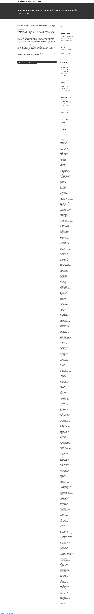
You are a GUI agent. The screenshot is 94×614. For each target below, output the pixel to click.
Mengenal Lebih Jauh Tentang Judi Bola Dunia (26, 63)
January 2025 (63, 93)
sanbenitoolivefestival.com (65, 321)
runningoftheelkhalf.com (64, 489)
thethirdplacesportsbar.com (65, 542)
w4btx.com (62, 266)
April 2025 (63, 86)
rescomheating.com (63, 596)
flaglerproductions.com (64, 344)
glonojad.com (62, 365)
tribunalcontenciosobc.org (65, 338)
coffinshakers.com (63, 376)
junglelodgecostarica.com (64, 397)
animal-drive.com (63, 455)
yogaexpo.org (62, 303)
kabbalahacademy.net (64, 269)
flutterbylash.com (63, 574)
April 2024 (63, 112)
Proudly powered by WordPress (6, 613)
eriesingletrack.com (63, 256)
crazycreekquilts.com (64, 348)
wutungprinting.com (64, 404)
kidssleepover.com (63, 164)
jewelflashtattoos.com (64, 180)
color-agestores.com (64, 309)
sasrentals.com (62, 272)
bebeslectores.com (63, 214)
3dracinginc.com (63, 331)
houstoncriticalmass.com (64, 332)
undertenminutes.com (64, 155)
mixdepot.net (62, 528)
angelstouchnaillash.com (64, 267)
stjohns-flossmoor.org (64, 417)
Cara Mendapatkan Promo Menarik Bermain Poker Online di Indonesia (67, 46)
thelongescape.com (63, 394)
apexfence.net (62, 603)
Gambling (63, 122)
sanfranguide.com (63, 328)
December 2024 (64, 95)
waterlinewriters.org (63, 465)
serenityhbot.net (63, 481)
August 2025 (63, 82)
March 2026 (63, 71)
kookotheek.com (63, 194)
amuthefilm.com (63, 354)
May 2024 (63, 110)
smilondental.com (63, 270)
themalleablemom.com (64, 381)
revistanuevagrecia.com (64, 366)
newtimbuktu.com (63, 159)
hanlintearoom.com (63, 575)
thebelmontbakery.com (64, 167)
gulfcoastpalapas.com (64, 463)
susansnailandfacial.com (64, 483)
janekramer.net (62, 387)
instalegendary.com (63, 174)
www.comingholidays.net (64, 327)
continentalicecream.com (64, 347)
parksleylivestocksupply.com (65, 306)
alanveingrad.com (63, 402)
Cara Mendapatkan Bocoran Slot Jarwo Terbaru (67, 50)
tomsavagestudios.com (64, 287)
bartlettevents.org (63, 205)
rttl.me (61, 594)
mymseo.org (62, 589)
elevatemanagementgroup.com (66, 578)
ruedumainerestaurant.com (65, 363)
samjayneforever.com (64, 563)
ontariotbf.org (62, 172)
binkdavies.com (63, 349)
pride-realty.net (63, 571)
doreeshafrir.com (63, 370)
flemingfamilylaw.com (64, 582)
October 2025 (64, 80)
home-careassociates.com (65, 304)
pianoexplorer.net (63, 537)
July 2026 (63, 67)
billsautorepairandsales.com (65, 558)
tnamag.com (62, 456)
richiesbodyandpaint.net (64, 145)
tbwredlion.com (63, 557)
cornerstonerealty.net (64, 532)
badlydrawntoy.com (63, 476)
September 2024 (64, 101)
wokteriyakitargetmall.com (65, 278)
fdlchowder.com (63, 508)
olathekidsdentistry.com (64, 261)
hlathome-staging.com (64, 277)
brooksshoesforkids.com (64, 458)
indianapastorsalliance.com (65, 442)
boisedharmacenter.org (64, 308)
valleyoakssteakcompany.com (65, 443)
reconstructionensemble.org (65, 421)
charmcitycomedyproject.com (65, 371)
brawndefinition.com (64, 345)
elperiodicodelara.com (64, 144)
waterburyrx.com (63, 438)
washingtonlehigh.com (64, 521)
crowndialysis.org (63, 282)
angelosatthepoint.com (64, 441)
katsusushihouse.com (64, 360)
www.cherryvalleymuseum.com (66, 209)
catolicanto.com (63, 295)
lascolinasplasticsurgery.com (65, 511)
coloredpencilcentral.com (64, 233)
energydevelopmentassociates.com (66, 221)
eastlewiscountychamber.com (65, 337)
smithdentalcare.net (63, 599)
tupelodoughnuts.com (64, 260)
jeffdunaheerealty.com (64, 491)
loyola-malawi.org (63, 311)
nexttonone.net (63, 480)
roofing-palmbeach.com (64, 230)
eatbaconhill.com (63, 161)
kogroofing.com (63, 191)
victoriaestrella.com (63, 430)
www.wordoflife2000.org (64, 242)
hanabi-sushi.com (63, 524)
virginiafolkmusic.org (64, 291)
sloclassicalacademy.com (64, 339)
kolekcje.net (62, 294)
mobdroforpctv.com (63, 319)
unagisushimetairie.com (64, 178)
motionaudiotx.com (63, 593)
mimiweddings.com (63, 597)
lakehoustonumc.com (64, 477)
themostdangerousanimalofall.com (66, 333)
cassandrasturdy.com (64, 320)
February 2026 (64, 73)
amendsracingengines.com (65, 496)
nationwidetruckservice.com (65, 426)
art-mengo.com (63, 389)
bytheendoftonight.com (64, 315)
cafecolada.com (63, 324)
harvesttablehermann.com (65, 219)
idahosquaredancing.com (64, 243)
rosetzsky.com (62, 364)
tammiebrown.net (63, 392)
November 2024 (64, 97)
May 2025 (63, 84)
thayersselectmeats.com (64, 459)
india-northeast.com (63, 228)
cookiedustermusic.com (64, 420)
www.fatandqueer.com (64, 498)
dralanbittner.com (63, 252)
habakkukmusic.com (64, 478)
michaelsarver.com (63, 275)
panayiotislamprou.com (64, 195)
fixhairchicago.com (63, 445)
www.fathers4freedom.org (65, 487)
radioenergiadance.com (64, 193)
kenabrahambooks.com (64, 352)
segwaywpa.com (63, 461)
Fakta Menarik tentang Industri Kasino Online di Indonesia (67, 37)
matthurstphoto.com (64, 564)
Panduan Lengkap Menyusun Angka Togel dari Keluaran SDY (67, 54)
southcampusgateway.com (65, 197)
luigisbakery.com (63, 522)
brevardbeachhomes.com (64, 225)
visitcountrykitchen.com (64, 399)
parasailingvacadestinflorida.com (66, 570)
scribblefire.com (63, 302)
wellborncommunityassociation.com (66, 199)
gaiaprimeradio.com (63, 391)
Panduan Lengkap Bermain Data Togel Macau (46, 62)
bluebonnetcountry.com (64, 183)
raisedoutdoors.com (63, 237)
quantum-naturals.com (64, 559)
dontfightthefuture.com (64, 231)
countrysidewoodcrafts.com (65, 170)
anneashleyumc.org (63, 499)
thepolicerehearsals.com (64, 335)
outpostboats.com (63, 314)
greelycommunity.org (64, 361)
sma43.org (62, 514)
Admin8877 (31, 13)
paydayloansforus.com (64, 166)
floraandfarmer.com (63, 222)
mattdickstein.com (63, 475)
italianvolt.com (62, 248)
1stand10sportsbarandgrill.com (66, 265)
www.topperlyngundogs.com (65, 488)
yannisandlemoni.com (64, 253)
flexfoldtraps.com (63, 494)
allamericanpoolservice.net (65, 284)
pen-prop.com (62, 485)
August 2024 (63, 103)
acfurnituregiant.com (64, 154)
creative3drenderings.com (65, 469)
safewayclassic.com (63, 169)
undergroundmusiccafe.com (65, 600)
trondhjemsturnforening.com (65, 554)
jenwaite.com (62, 577)
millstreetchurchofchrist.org (65, 569)
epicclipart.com (63, 184)
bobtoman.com (63, 188)
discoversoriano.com (64, 325)
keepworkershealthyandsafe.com (66, 175)
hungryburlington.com (64, 383)
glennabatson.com (63, 342)
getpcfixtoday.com (63, 181)
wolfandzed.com (63, 525)
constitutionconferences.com (65, 448)
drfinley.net (62, 581)
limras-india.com (63, 143)
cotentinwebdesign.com (64, 210)
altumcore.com (62, 454)
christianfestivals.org (64, 398)
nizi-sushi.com (62, 388)
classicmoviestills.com (64, 322)
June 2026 (63, 69)
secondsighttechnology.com (65, 274)
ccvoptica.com (62, 520)
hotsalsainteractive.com (64, 150)
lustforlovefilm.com (63, 355)
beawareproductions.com (64, 372)
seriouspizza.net (63, 452)
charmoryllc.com (63, 330)
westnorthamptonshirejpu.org (65, 202)
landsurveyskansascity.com (65, 500)
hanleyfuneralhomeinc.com (65, 263)
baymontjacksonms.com (64, 408)
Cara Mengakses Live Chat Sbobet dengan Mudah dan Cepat (68, 41)
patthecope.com (63, 449)
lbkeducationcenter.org (64, 297)
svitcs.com (62, 450)
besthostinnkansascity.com (65, 598)
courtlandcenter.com (64, 432)
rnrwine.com (62, 583)
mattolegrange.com (63, 396)
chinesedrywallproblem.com (65, 415)
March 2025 (63, 88)
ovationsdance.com (63, 292)
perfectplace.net (63, 299)
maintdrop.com (63, 187)
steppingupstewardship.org (65, 519)
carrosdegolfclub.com (64, 220)
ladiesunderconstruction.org (65, 213)
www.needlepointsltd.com (65, 509)
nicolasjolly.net (62, 356)
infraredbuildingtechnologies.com (66, 217)
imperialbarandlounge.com (65, 236)
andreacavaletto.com (64, 305)
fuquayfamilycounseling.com (65, 586)
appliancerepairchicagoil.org (65, 171)
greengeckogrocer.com (64, 276)
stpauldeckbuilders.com (64, 502)
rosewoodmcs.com (63, 530)
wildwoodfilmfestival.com (65, 200)
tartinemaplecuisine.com (64, 386)
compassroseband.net (64, 453)
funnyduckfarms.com (64, 576)
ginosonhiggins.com (64, 403)
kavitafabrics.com (63, 422)
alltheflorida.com (63, 565)
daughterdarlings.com (64, 148)
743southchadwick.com (64, 227)
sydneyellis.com (63, 281)
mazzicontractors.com (64, 541)
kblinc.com (62, 255)
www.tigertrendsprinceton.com (66, 486)
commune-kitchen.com (64, 353)
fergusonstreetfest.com (64, 561)
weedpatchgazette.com (64, 254)
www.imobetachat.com (64, 474)
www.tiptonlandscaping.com (65, 517)
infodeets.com (62, 149)
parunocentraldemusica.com (65, 552)
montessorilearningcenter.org (65, 560)
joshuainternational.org (64, 482)
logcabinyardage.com (64, 471)
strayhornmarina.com (64, 343)
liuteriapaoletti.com (63, 413)
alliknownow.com (63, 336)
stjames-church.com (63, 367)
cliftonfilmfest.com (63, 234)
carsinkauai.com (63, 567)
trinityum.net (62, 539)
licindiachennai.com (63, 147)
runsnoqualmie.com (63, 504)
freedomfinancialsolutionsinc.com (66, 493)
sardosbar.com (62, 247)
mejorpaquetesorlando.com (65, 264)
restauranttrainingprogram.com (66, 283)
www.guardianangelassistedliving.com (67, 553)
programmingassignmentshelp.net (66, 163)
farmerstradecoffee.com (64, 470)
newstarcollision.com (64, 271)
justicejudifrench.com (64, 378)
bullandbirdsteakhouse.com (65, 510)
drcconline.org (62, 436)
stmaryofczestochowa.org (65, 377)
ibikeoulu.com (62, 375)
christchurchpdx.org (63, 350)
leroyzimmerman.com (64, 580)
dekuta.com (62, 526)
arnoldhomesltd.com (64, 232)
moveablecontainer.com (64, 206)
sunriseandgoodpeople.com (65, 414)
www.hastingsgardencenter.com (66, 536)
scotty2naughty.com (63, 369)
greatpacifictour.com (64, 428)
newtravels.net (62, 165)
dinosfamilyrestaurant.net (65, 216)
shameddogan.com (63, 466)
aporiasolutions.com (64, 460)
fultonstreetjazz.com (63, 204)
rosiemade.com (63, 259)
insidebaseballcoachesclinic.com (66, 566)
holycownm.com (63, 425)
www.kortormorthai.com (64, 497)
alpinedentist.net (63, 192)
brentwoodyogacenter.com (65, 516)
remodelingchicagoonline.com (65, 515)
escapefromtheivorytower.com (65, 226)
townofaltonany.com (64, 409)
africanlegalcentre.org (64, 359)
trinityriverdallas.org (64, 298)
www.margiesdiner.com (64, 506)
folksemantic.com (63, 245)
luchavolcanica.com (63, 424)
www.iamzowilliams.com (64, 535)
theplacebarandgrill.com (64, 437)
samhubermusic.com (64, 602)
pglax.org (61, 410)
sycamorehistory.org (64, 531)
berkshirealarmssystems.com (65, 249)
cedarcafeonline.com (64, 153)
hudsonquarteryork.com (64, 548)
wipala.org (62, 310)
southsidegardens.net (64, 538)
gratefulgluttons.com (64, 317)
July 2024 (63, 105)
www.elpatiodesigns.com (64, 547)
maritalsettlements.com (64, 405)
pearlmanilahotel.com (64, 186)
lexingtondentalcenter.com (65, 280)
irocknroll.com (62, 241)
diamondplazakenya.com (64, 555)
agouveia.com (62, 587)
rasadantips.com (63, 158)
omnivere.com (62, 156)
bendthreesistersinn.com (64, 416)
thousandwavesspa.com (64, 431)
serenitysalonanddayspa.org (65, 152)
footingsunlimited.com (64, 503)
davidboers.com (63, 472)
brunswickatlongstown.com (65, 384)
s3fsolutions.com (63, 223)
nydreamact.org (63, 177)
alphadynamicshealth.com (65, 572)
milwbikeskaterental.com (64, 406)
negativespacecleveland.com (65, 411)
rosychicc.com (62, 313)
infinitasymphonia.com (64, 358)
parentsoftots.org (63, 467)
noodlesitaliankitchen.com (65, 176)
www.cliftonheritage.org (64, 513)
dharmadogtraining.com (64, 592)
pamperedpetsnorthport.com (65, 258)
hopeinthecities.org (63, 316)
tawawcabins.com (63, 244)
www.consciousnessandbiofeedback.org (67, 533)
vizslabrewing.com (63, 250)
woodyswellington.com (64, 544)
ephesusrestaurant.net (64, 543)
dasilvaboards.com (63, 341)
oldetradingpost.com (64, 211)
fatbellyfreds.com (63, 546)
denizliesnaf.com (63, 447)
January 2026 (63, 75)
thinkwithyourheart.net (64, 238)
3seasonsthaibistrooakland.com (66, 300)
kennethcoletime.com (64, 382)
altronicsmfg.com (63, 160)
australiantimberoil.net (64, 215)
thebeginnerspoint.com (64, 326)
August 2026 (63, 65)
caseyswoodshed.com (64, 444)
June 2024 (63, 108)
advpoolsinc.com (63, 439)
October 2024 (64, 99)
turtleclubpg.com (63, 427)
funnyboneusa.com (63, 419)
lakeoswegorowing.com (64, 585)
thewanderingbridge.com (64, 380)
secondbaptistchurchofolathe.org (66, 588)
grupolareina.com (63, 208)
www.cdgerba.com (63, 550)
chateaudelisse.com (63, 198)
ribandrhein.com (63, 293)
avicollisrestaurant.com (64, 435)
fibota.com (62, 549)
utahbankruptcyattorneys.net (65, 239)
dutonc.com (62, 393)
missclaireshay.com (63, 142)
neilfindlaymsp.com (63, 433)
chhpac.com (62, 591)
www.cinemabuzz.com (64, 527)
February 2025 (64, 90)
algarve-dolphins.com (64, 400)
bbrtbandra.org (63, 182)
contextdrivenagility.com (64, 374)
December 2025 (64, 77)
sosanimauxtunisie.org (64, 189)
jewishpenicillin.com (63, 286)
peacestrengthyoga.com (64, 492)
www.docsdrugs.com (64, 505)
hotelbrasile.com (63, 203)
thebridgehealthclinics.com (65, 464)
